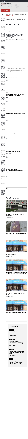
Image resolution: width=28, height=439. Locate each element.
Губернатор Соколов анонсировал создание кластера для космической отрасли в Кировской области (4, 190)
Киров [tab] (2, 14)
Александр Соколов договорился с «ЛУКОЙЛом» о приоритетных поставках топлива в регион (4, 96)
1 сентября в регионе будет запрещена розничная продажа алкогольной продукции (4, 33)
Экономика (22, 14)
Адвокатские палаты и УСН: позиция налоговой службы (4, 116)
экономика (11, 68)
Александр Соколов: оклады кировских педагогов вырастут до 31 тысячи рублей (4, 23)
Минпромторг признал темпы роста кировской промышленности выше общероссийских (4, 86)
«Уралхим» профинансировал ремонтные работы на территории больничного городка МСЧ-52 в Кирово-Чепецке (5, 76)
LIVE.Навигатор (15, 14)
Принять (6, 10)
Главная (8, 14)
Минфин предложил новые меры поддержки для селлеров (5, 67)
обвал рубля (22, 68)
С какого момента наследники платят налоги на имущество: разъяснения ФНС (5, 143)
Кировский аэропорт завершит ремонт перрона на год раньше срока (4, 162)
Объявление (3, 17)
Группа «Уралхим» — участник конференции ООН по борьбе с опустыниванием (4, 46)
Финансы (16, 68)
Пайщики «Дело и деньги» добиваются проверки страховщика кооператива (4, 58)
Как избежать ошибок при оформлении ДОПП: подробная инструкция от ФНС (5, 125)
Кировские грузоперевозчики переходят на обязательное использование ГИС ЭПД (16, 362)
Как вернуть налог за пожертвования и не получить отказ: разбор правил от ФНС (5, 134)
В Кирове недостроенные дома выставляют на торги (5, 180)
